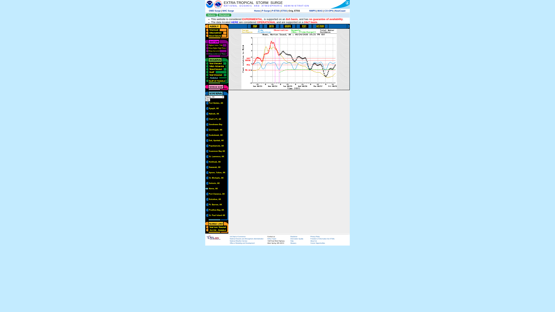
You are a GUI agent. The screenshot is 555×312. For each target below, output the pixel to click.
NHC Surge (228, 11)
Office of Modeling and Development (242, 243)
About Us (313, 241)
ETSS (284, 11)
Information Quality (296, 239)
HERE (234, 22)
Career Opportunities (317, 243)
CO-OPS (328, 11)
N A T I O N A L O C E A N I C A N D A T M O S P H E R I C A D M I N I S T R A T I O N (266, 6)
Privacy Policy (315, 236)
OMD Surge (215, 11)
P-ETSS (276, 11)
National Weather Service (238, 241)
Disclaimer (224, 15)
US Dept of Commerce (238, 236)
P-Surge (266, 11)
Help (292, 241)
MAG (320, 11)
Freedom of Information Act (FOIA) (322, 239)
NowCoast (340, 11)
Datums (211, 15)
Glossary (293, 243)
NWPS (312, 11)
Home (257, 11)
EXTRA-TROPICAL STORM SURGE (253, 3)
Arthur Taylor (271, 239)
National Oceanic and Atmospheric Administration (246, 239)
